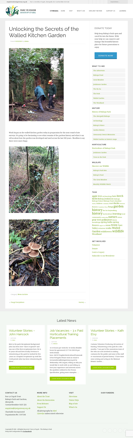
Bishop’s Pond (98, 175)
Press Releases (43, 403)
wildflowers (106, 231)
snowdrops (96, 222)
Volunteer (96, 245)
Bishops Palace (97, 201)
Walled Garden (98, 98)
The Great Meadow (100, 180)
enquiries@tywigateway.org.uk (17, 2)
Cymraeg (54, 11)
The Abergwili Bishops (101, 116)
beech (120, 196)
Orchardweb (27, 431)
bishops (117, 199)
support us (102, 225)
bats (114, 196)
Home (63, 11)
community (106, 203)
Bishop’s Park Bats (100, 170)
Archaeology (97, 121)
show (115, 220)
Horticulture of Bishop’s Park (103, 148)
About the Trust (43, 396)
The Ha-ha (97, 89)
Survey (81, 302)
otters (120, 217)
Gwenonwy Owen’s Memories (104, 135)
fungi (110, 206)
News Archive (23, 294)
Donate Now (105, 55)
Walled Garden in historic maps (105, 139)
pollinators (107, 219)
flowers (95, 207)
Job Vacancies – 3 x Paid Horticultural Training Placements (66, 334)
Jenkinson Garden (100, 84)
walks (108, 228)
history (97, 213)
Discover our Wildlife (100, 166)
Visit (71, 11)
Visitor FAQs (74, 400)
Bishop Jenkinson (106, 198)
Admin (26, 41)
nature (112, 217)
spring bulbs (106, 222)
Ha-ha (105, 210)
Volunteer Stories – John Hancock (22, 332)
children (99, 203)
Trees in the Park (99, 157)
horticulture (107, 214)
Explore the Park (95, 11)
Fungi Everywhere (17, 302)
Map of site (73, 403)
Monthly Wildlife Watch (102, 184)
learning (117, 213)
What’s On (81, 11)
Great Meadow (98, 80)
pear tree (96, 219)
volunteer (102, 228)
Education (122, 203)
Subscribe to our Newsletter (103, 256)
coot (111, 203)
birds (94, 198)
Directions (73, 396)
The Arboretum (99, 70)
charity (94, 203)
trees (114, 225)
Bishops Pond (98, 75)
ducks (116, 203)
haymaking (112, 210)
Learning (122, 11)
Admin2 (55, 343)
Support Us (41, 407)
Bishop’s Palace (98, 125)
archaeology (107, 196)
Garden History (98, 130)
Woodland (97, 234)
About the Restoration (45, 400)
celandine (117, 201)
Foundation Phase (103, 207)
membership (104, 217)
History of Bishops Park (101, 112)
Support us (110, 11)
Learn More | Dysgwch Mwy (22, 368)
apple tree (97, 196)
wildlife (118, 231)
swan (108, 225)
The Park (96, 94)
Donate (95, 248)
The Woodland (98, 103)
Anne (13, 340)
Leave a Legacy (98, 252)
